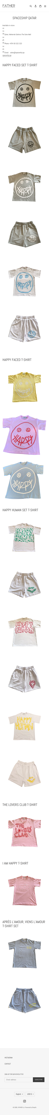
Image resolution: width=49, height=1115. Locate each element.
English (18, 1094)
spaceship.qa (7, 55)
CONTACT (8, 1064)
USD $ (29, 1094)
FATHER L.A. (21, 1107)
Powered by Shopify (30, 1107)
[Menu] (45, 5)
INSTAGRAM (8, 1057)
